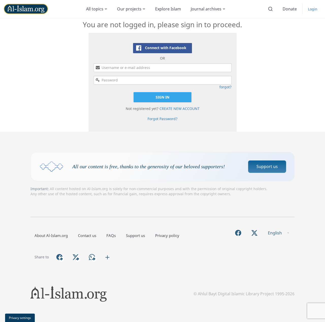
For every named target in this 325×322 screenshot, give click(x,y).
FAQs (111, 235)
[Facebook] (238, 233)
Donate (290, 9)
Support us (267, 166)
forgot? (225, 87)
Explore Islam (168, 9)
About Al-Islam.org (51, 235)
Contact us (87, 235)
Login (312, 9)
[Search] (270, 9)
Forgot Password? (162, 118)
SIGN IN (162, 97)
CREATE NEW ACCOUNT (179, 108)
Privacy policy (167, 235)
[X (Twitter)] (254, 233)
